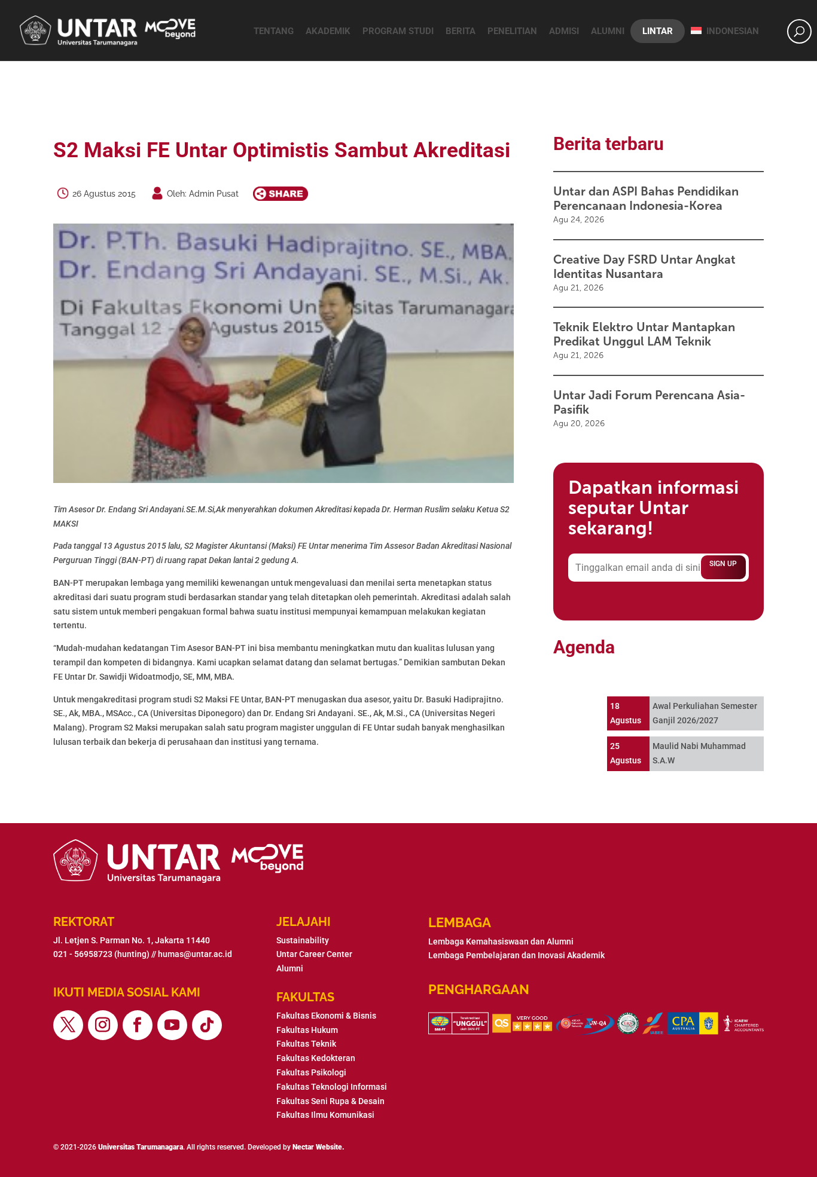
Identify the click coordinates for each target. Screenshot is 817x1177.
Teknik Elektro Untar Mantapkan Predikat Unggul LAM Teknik (644, 334)
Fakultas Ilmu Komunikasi (325, 1115)
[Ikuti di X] (68, 1025)
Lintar (657, 31)
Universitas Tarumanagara (140, 1147)
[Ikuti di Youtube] (172, 1025)
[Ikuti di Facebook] (138, 1025)
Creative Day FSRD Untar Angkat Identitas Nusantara (644, 266)
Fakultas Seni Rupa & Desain (330, 1101)
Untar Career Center (314, 954)
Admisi (564, 31)
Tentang (274, 31)
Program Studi (398, 31)
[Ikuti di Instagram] (103, 1025)
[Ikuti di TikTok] (207, 1025)
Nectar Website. (318, 1147)
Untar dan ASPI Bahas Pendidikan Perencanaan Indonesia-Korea (646, 198)
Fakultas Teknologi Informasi (331, 1087)
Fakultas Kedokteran (315, 1058)
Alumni (607, 31)
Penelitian (512, 31)
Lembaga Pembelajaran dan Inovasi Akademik (516, 955)
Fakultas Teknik (306, 1043)
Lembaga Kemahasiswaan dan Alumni (501, 941)
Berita (460, 31)
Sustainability (302, 940)
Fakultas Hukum (307, 1030)
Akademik (328, 31)
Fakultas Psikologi (311, 1072)
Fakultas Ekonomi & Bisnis (326, 1015)
